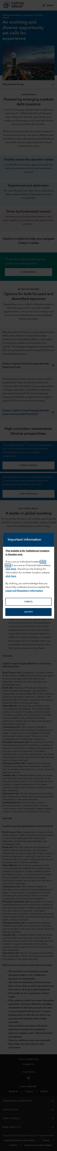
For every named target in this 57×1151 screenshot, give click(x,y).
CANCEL (28, 602)
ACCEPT (28, 612)
